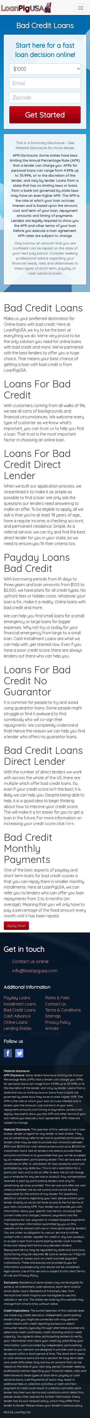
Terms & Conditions (63, 1009)
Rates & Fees (57, 997)
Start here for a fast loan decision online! (45, 50)
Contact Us (55, 1003)
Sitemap (52, 1016)
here (70, 823)
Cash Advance (17, 1016)
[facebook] (8, 1053)
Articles (52, 1028)
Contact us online (30, 961)
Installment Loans (20, 1003)
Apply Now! (16, 925)
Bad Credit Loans (20, 1009)
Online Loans (16, 1022)
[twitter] (19, 1053)
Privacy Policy (57, 1022)
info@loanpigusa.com (35, 971)
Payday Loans (17, 997)
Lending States (17, 1028)
